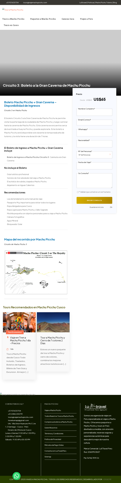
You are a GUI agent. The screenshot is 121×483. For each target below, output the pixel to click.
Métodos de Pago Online (54, 445)
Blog (115, 2)
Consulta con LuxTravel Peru (55, 451)
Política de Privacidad (53, 439)
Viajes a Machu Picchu (53, 410)
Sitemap (48, 457)
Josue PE (107, 479)
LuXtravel (83, 2)
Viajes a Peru (86, 19)
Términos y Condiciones (54, 433)
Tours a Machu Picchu (13, 19)
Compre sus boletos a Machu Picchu (58, 422)
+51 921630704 (12, 2)
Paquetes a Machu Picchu (43, 19)
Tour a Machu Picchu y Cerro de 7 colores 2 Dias (52, 340)
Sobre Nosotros (51, 428)
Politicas (91, 2)
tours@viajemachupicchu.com (35, 2)
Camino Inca (68, 19)
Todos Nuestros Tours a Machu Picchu (59, 416)
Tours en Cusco (11, 25)
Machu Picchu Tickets (103, 2)
